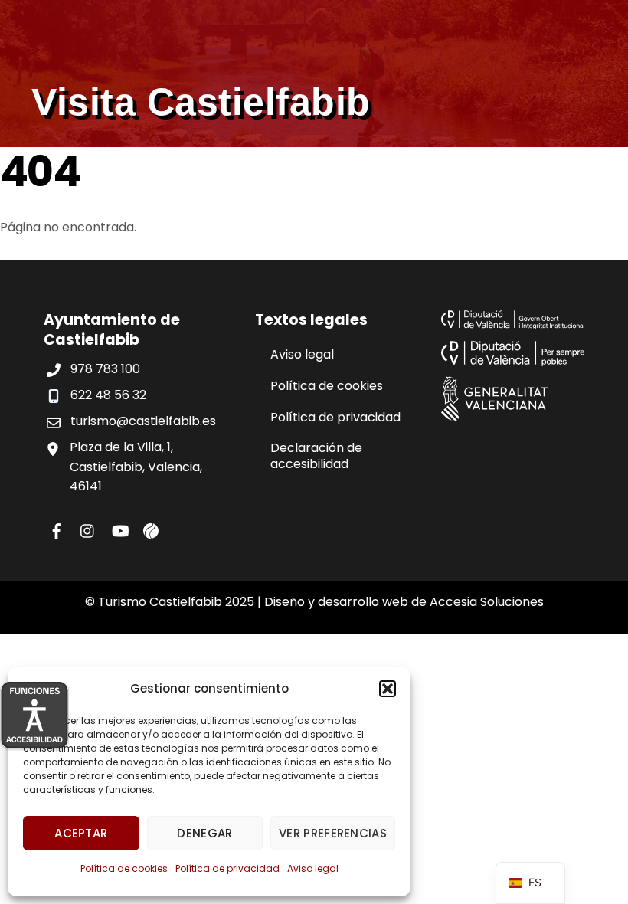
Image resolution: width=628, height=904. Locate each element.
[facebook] (57, 529)
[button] (387, 688)
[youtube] (119, 529)
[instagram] (88, 529)
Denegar (204, 833)
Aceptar (80, 833)
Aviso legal (313, 868)
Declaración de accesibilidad (316, 456)
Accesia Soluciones (487, 602)
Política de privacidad (227, 868)
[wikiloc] (151, 529)
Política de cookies (124, 868)
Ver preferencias (333, 833)
